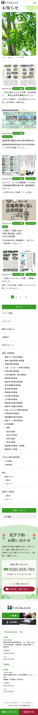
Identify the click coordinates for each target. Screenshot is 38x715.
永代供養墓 (9, 424)
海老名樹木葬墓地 (12, 371)
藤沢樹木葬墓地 (11, 378)
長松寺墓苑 (10, 438)
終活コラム (9, 476)
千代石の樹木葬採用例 (10, 457)
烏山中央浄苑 (11, 435)
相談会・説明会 (8, 491)
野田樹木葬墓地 (11, 388)
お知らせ (10, 57)
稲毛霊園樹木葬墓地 (13, 385)
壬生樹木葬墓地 (11, 399)
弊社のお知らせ (8, 329)
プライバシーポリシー (12, 703)
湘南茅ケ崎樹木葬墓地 (13, 406)
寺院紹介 (5, 337)
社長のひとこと (8, 345)
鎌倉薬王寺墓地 (11, 449)
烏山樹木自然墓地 (12, 395)
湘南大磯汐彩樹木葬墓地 (14, 360)
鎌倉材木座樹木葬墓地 (13, 381)
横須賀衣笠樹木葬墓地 (13, 403)
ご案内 (7, 480)
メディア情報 (7, 313)
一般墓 (7, 427)
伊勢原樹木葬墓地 (12, 413)
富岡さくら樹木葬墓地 (13, 420)
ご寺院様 (8, 461)
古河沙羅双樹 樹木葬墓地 (15, 374)
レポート (8, 483)
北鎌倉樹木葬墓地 (12, 364)
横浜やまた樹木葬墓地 (13, 357)
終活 (3, 472)
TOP (3, 57)
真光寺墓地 (10, 431)
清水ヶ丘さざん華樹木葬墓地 (16, 410)
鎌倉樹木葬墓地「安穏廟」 (15, 445)
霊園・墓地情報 (8, 353)
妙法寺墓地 (10, 442)
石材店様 (8, 464)
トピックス (6, 321)
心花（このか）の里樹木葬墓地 (17, 367)
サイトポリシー (27, 703)
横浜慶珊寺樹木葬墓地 (13, 417)
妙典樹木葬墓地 (11, 392)
